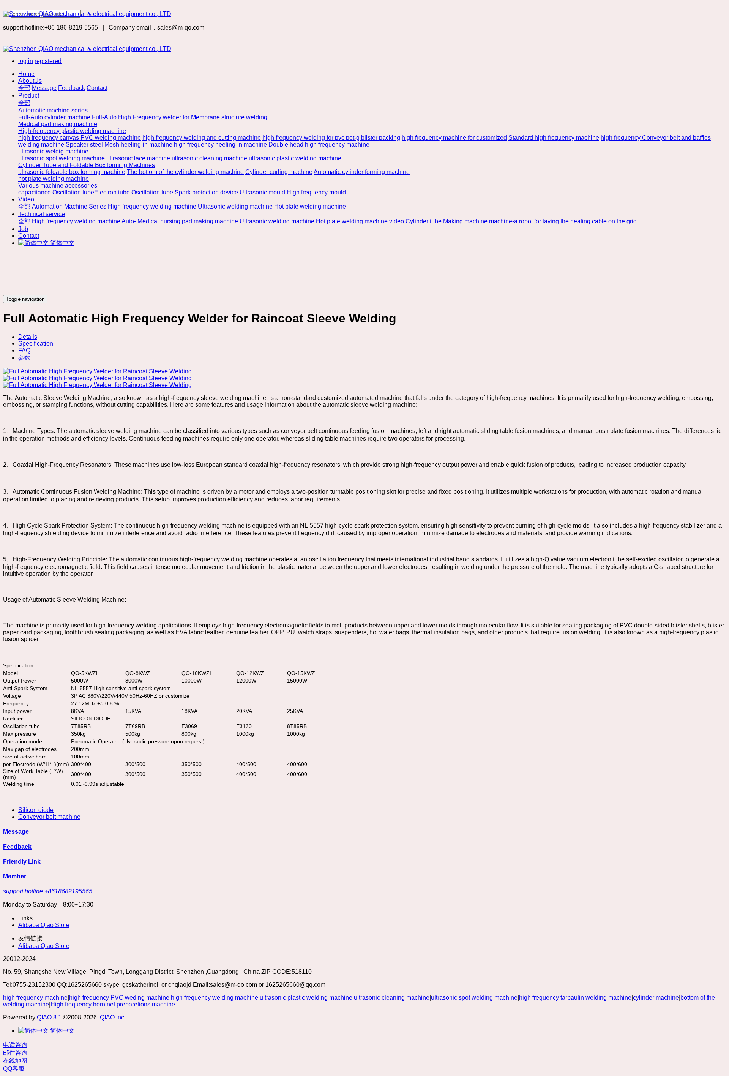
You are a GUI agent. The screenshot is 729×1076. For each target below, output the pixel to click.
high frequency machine (35, 997)
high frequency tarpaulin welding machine (575, 997)
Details (27, 336)
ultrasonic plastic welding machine (306, 997)
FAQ (24, 350)
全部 (24, 88)
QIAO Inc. (113, 1017)
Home (26, 74)
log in (25, 61)
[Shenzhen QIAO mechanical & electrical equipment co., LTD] (364, 14)
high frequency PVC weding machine (119, 997)
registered (48, 61)
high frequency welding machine (214, 997)
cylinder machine (656, 997)
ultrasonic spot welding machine (474, 997)
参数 (24, 357)
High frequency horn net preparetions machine (112, 1004)
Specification (35, 343)
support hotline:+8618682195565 (47, 891)
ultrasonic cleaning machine (391, 997)
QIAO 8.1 (49, 1017)
